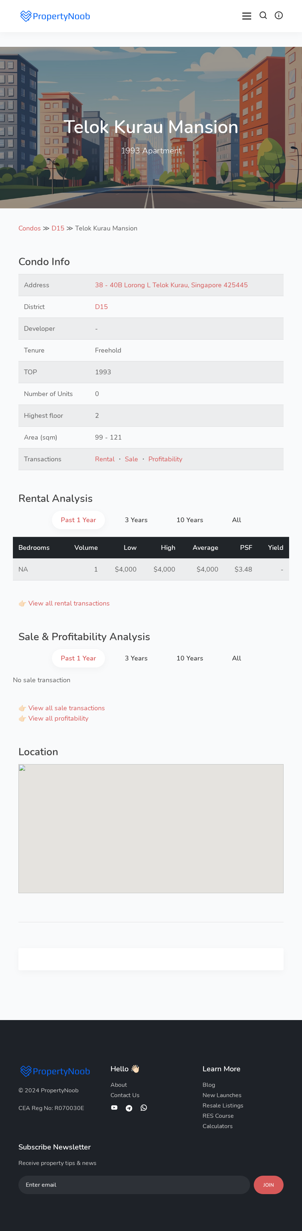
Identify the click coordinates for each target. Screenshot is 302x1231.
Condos (29, 228)
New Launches (222, 1095)
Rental (105, 459)
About (118, 1085)
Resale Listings (223, 1106)
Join (268, 1185)
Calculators (218, 1126)
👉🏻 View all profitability (53, 718)
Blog (209, 1085)
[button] (263, 16)
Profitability (165, 459)
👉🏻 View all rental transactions (64, 603)
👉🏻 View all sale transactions (61, 708)
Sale (131, 459)
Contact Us (125, 1095)
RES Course (218, 1116)
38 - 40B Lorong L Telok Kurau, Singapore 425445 (171, 285)
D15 (58, 228)
